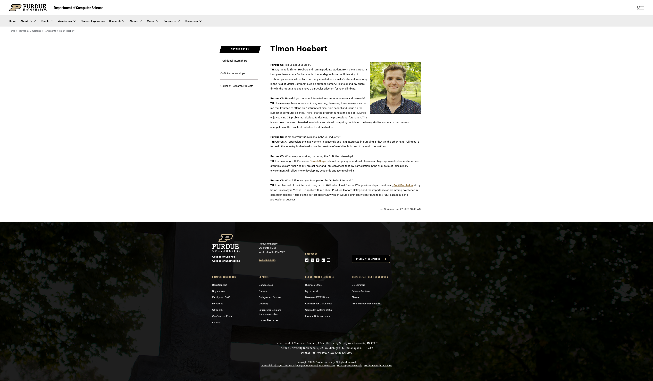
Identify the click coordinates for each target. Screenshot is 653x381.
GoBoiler (36, 30)
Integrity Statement (306, 365)
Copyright (302, 362)
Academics (65, 21)
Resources (191, 21)
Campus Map (266, 284)
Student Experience (93, 21)
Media (151, 21)
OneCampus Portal (222, 316)
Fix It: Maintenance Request (366, 303)
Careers (263, 291)
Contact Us (386, 365)
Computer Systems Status (318, 309)
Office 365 (217, 309)
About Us (26, 21)
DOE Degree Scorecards (349, 365)
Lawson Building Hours (317, 316)
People (45, 21)
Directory (263, 303)
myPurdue (217, 303)
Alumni (133, 21)
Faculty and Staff (221, 297)
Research (115, 21)
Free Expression (327, 365)
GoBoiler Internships (232, 73)
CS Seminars (358, 284)
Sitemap (356, 297)
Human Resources (268, 320)
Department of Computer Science (78, 7)
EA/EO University (285, 365)
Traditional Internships (233, 60)
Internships (24, 30)
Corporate (169, 21)
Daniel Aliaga (318, 161)
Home (12, 21)
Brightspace (218, 291)
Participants (50, 30)
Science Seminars (361, 291)
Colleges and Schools (270, 297)
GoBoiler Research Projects (236, 86)
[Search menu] (640, 8)
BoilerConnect (219, 284)
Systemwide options (368, 259)
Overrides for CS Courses (318, 303)
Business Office (313, 284)
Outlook (216, 322)
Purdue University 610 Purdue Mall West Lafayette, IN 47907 (272, 248)
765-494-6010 (267, 260)
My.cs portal (311, 291)
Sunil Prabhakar (403, 185)
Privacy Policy (371, 365)
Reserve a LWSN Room (317, 297)
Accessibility (268, 365)
